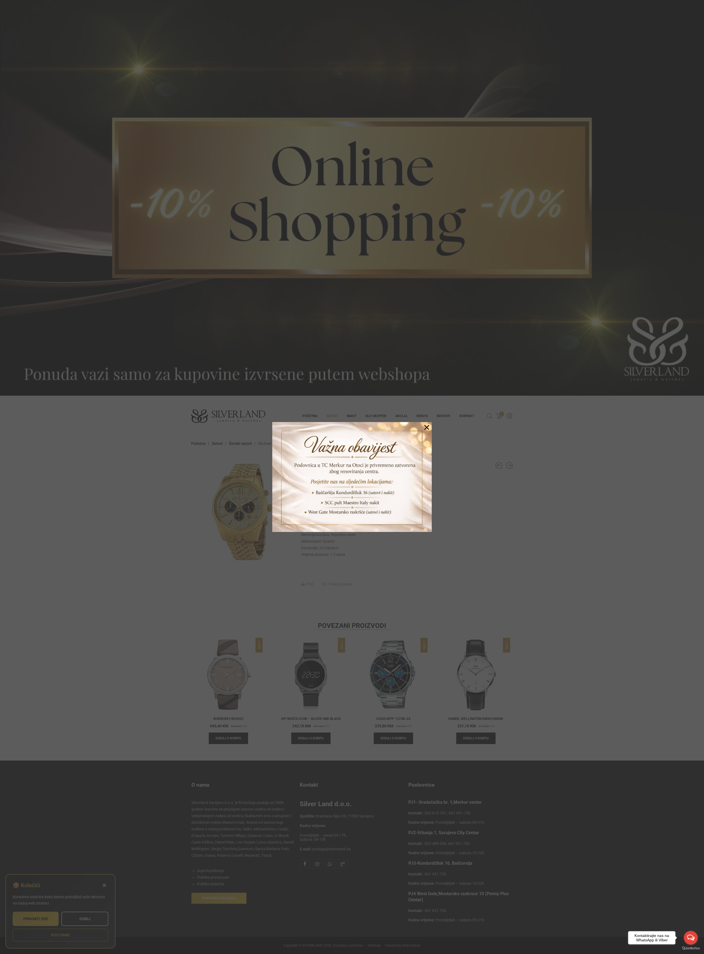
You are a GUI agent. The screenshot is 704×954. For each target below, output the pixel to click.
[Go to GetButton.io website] (691, 948)
